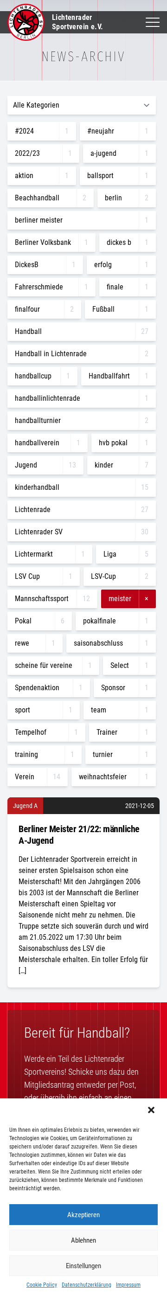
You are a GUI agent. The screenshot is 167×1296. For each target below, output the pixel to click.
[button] (152, 1110)
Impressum (128, 1285)
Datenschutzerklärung (86, 1285)
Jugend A (25, 805)
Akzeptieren (83, 1215)
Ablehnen (83, 1240)
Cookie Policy (41, 1285)
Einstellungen (83, 1266)
